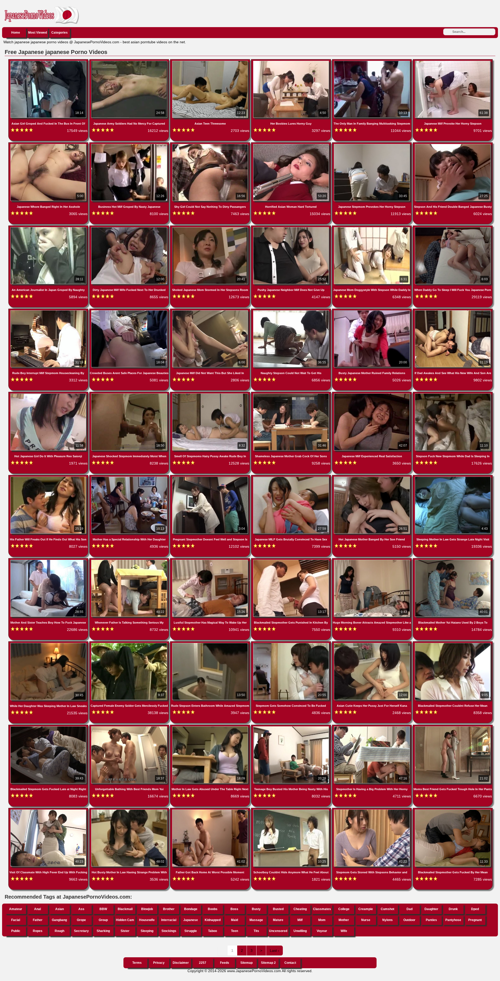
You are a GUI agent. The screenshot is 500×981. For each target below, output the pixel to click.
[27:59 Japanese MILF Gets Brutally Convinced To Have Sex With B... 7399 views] (291, 478)
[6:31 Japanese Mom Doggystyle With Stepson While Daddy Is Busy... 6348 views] (372, 228)
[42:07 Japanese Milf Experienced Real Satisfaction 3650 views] (372, 394)
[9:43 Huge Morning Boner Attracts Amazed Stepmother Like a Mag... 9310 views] (372, 561)
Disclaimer (181, 963)
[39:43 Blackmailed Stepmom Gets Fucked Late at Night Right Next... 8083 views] (48, 727)
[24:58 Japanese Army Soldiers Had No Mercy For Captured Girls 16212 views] (129, 62)
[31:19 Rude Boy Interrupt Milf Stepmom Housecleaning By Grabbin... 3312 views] (48, 311)
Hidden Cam (125, 920)
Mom (322, 920)
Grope (81, 920)
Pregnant (475, 920)
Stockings (168, 931)
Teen (234, 931)
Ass (81, 909)
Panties (431, 920)
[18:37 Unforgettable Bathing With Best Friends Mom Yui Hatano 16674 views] (129, 727)
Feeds (224, 963)
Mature (278, 920)
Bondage (190, 909)
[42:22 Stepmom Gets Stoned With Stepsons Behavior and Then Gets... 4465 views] (372, 810)
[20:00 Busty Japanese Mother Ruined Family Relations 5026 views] (372, 311)
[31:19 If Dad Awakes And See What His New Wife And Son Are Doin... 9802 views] (453, 311)
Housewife (147, 920)
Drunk (453, 909)
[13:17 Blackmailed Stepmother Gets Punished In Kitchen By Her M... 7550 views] (291, 561)
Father (37, 920)
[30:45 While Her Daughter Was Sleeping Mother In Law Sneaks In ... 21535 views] (48, 644)
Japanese (190, 920)
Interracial (168, 920)
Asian (59, 909)
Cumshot (387, 909)
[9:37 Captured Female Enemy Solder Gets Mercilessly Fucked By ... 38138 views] (129, 644)
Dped (475, 909)
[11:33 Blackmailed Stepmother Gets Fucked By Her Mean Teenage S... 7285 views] (453, 810)
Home (15, 32)
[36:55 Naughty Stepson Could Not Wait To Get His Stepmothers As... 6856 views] (291, 311)
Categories (59, 32)
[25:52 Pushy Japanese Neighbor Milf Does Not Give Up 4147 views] (291, 228)
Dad (410, 909)
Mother (344, 920)
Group (103, 920)
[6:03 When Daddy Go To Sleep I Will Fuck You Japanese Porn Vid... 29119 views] (453, 228)
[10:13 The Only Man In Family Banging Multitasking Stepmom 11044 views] (372, 62)
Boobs (212, 909)
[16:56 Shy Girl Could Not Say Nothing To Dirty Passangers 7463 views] (210, 145)
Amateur (15, 909)
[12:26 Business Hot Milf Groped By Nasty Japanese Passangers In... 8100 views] (129, 145)
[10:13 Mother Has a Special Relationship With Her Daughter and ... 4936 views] (129, 478)
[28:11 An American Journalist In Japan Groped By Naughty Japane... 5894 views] (48, 228)
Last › (274, 950)
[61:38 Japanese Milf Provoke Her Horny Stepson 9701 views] (453, 62)
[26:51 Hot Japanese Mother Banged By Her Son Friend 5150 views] (372, 478)
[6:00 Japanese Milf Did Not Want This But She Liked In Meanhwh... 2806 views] (210, 311)
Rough (59, 931)
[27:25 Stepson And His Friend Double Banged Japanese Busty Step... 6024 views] (453, 145)
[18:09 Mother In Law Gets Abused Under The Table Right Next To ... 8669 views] (210, 727)
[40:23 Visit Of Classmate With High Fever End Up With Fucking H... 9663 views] (48, 810)
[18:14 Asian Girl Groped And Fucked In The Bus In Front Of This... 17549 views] (48, 62)
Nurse (365, 920)
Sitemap (246, 963)
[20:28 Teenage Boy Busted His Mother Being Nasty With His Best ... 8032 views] (291, 727)
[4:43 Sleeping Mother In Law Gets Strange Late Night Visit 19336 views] (453, 478)
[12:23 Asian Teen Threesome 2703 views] (210, 62)
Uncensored (278, 931)
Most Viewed (37, 32)
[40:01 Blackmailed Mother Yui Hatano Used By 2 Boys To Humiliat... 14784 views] (453, 561)
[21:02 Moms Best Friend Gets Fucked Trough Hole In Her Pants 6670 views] (453, 727)
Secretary (81, 931)
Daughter (431, 909)
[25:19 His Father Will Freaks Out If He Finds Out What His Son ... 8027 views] (48, 478)
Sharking (103, 931)
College (343, 909)
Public (15, 931)
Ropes (37, 931)
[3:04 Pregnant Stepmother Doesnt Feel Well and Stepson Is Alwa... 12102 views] (210, 478)
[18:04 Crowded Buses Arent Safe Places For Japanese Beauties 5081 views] (129, 311)
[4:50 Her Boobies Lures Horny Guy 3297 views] (291, 62)
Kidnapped (213, 920)
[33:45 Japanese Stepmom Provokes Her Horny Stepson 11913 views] (372, 145)
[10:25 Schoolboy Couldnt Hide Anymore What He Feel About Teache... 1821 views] (291, 810)
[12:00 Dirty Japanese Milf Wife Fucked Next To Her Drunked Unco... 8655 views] (129, 228)
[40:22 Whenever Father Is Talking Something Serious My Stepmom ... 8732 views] (129, 561)
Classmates (322, 909)
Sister (125, 931)
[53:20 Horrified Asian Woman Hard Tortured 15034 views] (291, 145)
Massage (256, 920)
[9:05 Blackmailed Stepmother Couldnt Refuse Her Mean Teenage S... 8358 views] (453, 644)
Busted (278, 909)
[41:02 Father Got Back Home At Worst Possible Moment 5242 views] (210, 810)
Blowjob (147, 909)
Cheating (300, 909)
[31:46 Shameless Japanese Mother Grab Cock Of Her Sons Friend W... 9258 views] (291, 394)
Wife (344, 931)
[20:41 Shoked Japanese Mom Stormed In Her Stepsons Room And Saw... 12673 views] (210, 228)
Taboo (212, 931)
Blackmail (125, 909)
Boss (234, 909)
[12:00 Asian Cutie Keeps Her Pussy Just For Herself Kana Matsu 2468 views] (372, 644)
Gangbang (59, 920)
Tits (256, 931)
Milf (300, 920)
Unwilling (300, 931)
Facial (15, 920)
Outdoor (409, 920)
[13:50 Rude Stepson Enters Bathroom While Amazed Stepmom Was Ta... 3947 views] (210, 644)
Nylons (387, 920)
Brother (168, 909)
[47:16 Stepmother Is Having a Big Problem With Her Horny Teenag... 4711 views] (372, 727)
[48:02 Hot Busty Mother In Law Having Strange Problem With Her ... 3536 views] (129, 810)
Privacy (159, 963)
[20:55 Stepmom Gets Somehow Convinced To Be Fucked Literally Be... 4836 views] (291, 644)
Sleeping (147, 931)
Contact (290, 963)
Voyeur (322, 931)
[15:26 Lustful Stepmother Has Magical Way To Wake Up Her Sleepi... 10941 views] (210, 561)
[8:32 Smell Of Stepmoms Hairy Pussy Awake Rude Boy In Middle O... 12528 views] (210, 394)
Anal (37, 909)
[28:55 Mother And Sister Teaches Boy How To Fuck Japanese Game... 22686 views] (48, 561)
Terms (137, 963)
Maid (234, 920)
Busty (256, 909)
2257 (202, 963)
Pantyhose (453, 920)
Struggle (190, 931)
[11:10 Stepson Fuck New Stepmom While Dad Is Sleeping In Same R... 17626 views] (453, 394)
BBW (103, 909)
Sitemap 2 (268, 963)
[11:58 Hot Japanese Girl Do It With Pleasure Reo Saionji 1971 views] (48, 394)
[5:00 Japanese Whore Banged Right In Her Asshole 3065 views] (48, 145)
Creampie (365, 909)
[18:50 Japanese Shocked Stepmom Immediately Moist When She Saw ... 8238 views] (129, 394)
